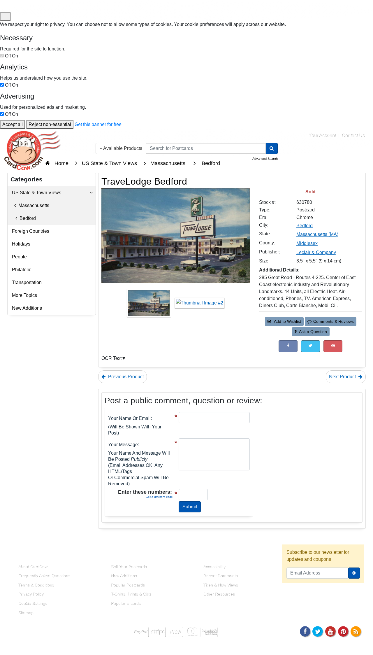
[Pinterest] (343, 631)
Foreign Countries (30, 231)
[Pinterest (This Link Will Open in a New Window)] (332, 346)
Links (110, 552)
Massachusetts (32, 205)
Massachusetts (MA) (317, 234)
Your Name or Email (129, 418)
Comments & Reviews (333, 321)
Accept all (12, 124)
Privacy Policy (30, 593)
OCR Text (111, 358)
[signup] (354, 573)
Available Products (122, 148)
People (19, 256)
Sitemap (25, 612)
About (18, 552)
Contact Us (353, 135)
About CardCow (32, 566)
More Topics (24, 295)
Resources (210, 552)
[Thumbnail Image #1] (149, 304)
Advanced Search (265, 158)
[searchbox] (206, 148)
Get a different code (159, 496)
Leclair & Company (316, 252)
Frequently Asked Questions (44, 575)
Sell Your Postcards (129, 566)
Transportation (27, 282)
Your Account (322, 135)
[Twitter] (318, 631)
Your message (123, 444)
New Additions (27, 308)
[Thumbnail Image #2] (199, 304)
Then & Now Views (220, 584)
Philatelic (21, 269)
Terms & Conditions (36, 584)
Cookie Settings (32, 603)
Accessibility (214, 566)
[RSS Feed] (356, 631)
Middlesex (307, 243)
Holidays (21, 243)
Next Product (343, 376)
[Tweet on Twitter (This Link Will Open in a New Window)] (310, 346)
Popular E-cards (125, 603)
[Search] (272, 148)
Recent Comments (220, 575)
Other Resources (219, 593)
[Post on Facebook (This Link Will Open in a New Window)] (288, 346)
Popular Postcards (128, 584)
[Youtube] (330, 631)
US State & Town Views (36, 192)
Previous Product (125, 376)
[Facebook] (305, 631)
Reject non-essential (50, 124)
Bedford (304, 225)
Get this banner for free (98, 124)
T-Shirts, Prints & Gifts (131, 593)
